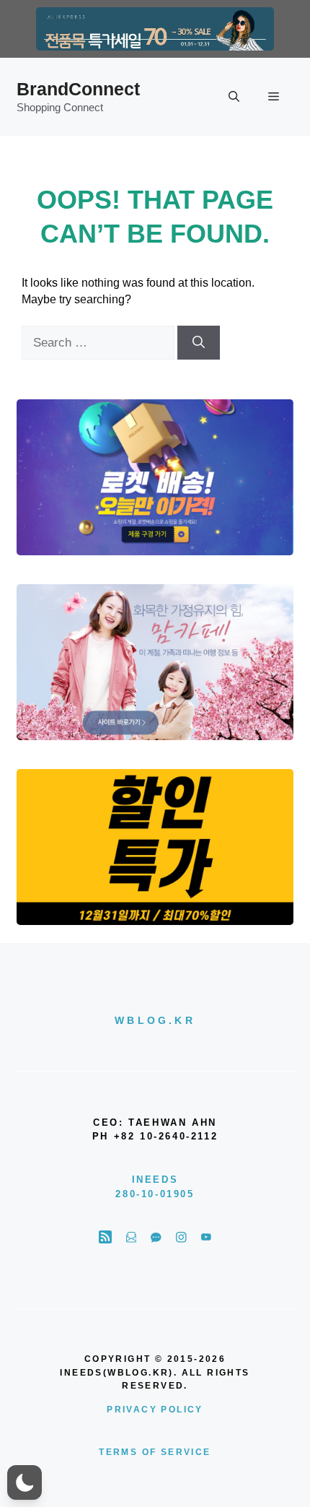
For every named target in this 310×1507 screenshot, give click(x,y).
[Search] (198, 343)
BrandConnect (78, 89)
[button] (234, 96)
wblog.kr (155, 1020)
